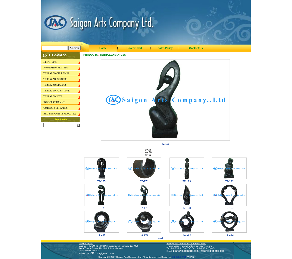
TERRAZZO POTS (52, 96)
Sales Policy (165, 48)
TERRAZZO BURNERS (55, 79)
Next (161, 238)
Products (90, 54)
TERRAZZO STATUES (54, 85)
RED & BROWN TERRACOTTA (59, 113)
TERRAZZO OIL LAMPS (56, 73)
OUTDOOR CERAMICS (55, 108)
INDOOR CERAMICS (54, 102)
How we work (135, 48)
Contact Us (196, 48)
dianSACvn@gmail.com (100, 253)
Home (103, 48)
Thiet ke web (179, 256)
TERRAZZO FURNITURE (56, 90)
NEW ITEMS (50, 62)
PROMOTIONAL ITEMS (56, 67)
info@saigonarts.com (212, 250)
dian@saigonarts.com (186, 250)
